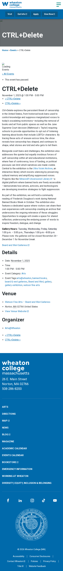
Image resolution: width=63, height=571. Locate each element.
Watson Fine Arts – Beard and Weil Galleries (27, 302)
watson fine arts (31, 285)
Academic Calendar (14, 448)
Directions (9, 413)
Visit (10, 14)
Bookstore (9, 462)
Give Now (48, 14)
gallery (48, 281)
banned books (39, 278)
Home (5, 50)
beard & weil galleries (16, 281)
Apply (36, 14)
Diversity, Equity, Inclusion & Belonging (26, 483)
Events (13, 50)
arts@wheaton (24, 278)
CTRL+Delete (13, 98)
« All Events (8, 74)
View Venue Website (15, 311)
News (5, 427)
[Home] (15, 4)
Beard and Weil (36, 281)
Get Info (21, 14)
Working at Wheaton (15, 476)
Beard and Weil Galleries (14, 245)
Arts (24, 273)
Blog (5, 434)
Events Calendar (13, 455)
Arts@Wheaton (12, 328)
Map (4, 420)
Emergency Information (17, 469)
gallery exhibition (13, 285)
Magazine (8, 441)
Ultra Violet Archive (43, 168)
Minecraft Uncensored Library (34, 179)
